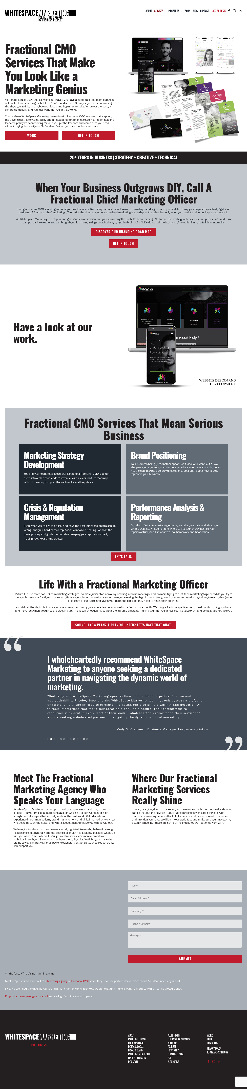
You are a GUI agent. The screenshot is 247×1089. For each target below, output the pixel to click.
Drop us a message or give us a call (26, 978)
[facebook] (229, 10)
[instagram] (234, 10)
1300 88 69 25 (218, 11)
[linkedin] (240, 10)
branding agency (57, 963)
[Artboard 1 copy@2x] (40, 1017)
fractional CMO (80, 963)
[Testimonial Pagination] (44, 721)
